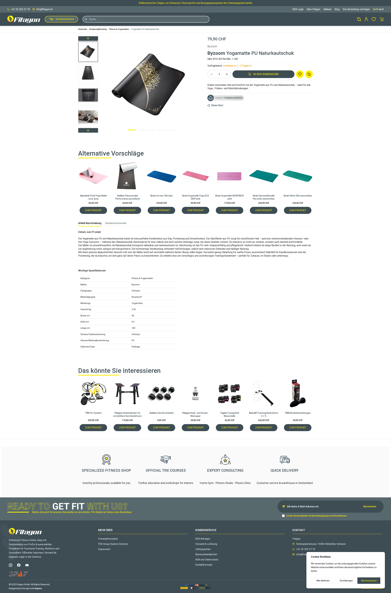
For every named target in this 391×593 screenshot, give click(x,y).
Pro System (93, 413)
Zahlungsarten (202, 549)
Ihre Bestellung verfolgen (356, 9)
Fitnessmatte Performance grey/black (127, 197)
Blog (337, 9)
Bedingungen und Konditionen (331, 516)
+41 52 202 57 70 (20, 9)
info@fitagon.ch (44, 9)
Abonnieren (369, 506)
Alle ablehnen (323, 580)
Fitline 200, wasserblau (297, 195)
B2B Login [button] (297, 9)
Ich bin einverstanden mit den (316, 516)
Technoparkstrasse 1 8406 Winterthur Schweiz (321, 544)
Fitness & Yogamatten (119, 29)
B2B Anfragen (202, 538)
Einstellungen (346, 580)
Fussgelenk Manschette (229, 414)
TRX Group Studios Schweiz (113, 544)
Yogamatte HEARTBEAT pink (229, 197)
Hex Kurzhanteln (161, 413)
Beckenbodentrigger (298, 413)
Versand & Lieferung (206, 544)
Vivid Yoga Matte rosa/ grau (93, 197)
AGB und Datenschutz (206, 559)
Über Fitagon (313, 9)
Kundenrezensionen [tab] (115, 223)
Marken (327, 9)
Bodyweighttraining (98, 29)
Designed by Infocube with (25, 588)
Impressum (104, 549)
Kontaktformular (203, 564)
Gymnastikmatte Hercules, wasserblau (264, 197)
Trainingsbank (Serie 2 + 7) (263, 414)
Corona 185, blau (161, 195)
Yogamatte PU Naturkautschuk (145, 29)
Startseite (82, 29)
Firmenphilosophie (108, 538)
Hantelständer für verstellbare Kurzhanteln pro (127, 414)
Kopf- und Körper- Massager (195, 414)
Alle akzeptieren (369, 580)
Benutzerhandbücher (206, 554)
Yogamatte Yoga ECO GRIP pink (195, 197)
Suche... (93, 19)
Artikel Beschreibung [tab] (89, 223)
